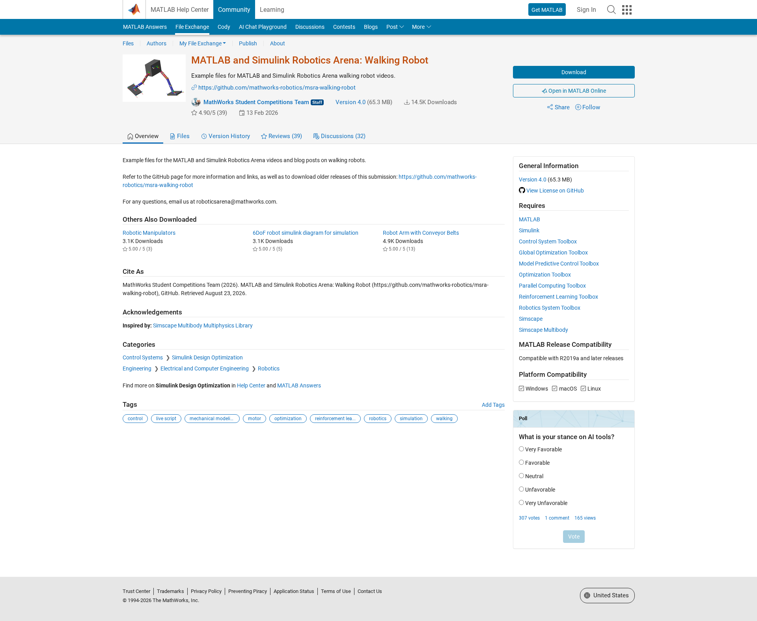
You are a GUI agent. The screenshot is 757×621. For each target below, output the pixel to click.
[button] (611, 9)
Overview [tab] (145, 136)
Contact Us (370, 591)
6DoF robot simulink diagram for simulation (305, 233)
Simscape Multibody (543, 330)
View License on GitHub (555, 190)
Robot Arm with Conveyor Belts (421, 233)
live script (166, 418)
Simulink (529, 230)
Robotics (269, 368)
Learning (272, 9)
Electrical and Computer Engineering (205, 368)
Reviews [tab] (284, 136)
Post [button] (392, 27)
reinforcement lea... (335, 418)
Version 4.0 (350, 102)
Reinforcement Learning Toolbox (558, 297)
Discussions (309, 27)
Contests (344, 27)
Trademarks (170, 591)
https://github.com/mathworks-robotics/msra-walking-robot (277, 87)
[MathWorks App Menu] (627, 10)
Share (562, 107)
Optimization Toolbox (545, 274)
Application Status (294, 591)
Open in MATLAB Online (576, 91)
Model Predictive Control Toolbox (559, 263)
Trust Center (136, 591)
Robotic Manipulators (149, 233)
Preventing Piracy (247, 591)
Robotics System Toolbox (549, 308)
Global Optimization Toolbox (553, 252)
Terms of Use (336, 591)
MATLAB (529, 219)
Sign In (586, 9)
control (135, 418)
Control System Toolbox (548, 241)
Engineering (138, 368)
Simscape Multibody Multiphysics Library (203, 325)
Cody (224, 27)
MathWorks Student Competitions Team (256, 102)
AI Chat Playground (263, 27)
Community (234, 9)
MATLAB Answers (145, 27)
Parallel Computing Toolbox (552, 285)
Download (573, 72)
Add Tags (493, 405)
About (277, 43)
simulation (411, 418)
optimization (288, 418)
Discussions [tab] (342, 136)
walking (444, 418)
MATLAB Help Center (180, 9)
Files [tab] (182, 136)
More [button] (418, 27)
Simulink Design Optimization (207, 357)
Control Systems (143, 357)
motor (254, 418)
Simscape (531, 319)
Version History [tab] (228, 136)
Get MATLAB (547, 10)
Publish (248, 43)
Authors (156, 43)
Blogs (371, 27)
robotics (377, 418)
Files (128, 43)
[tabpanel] (379, 357)
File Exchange (192, 27)
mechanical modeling (213, 418)
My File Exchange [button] (200, 43)
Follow (591, 107)
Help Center (251, 385)
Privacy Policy (206, 591)
